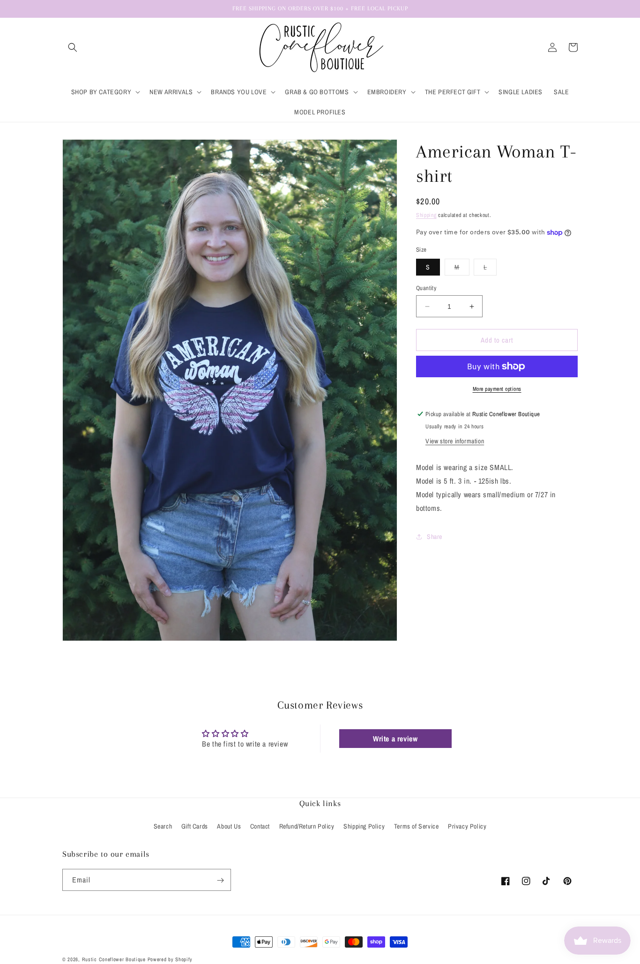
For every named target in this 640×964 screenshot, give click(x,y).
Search (163, 826)
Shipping (426, 215)
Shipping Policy (364, 826)
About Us (229, 826)
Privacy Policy (467, 826)
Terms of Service (416, 826)
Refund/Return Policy (307, 826)
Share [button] (434, 536)
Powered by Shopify (170, 959)
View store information (454, 441)
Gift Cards (194, 826)
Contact (260, 826)
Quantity (426, 288)
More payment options (497, 389)
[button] (72, 47)
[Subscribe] (220, 880)
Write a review (395, 738)
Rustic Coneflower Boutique (114, 959)
